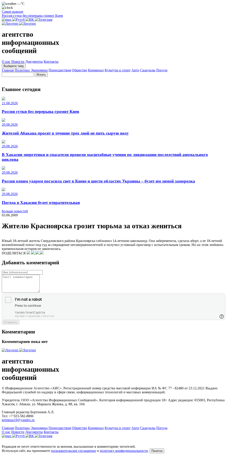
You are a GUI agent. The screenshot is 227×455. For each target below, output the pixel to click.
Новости (17, 61)
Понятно (156, 451)
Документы (34, 61)
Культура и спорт (118, 70)
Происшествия (60, 70)
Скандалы (147, 70)
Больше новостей (15, 211)
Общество (79, 70)
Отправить (11, 322)
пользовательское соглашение (73, 451)
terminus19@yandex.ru (18, 420)
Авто (135, 70)
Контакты (51, 61)
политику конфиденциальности (124, 451)
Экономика (39, 70)
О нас (6, 61)
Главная (8, 70)
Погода (161, 70)
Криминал (96, 70)
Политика (22, 70)
